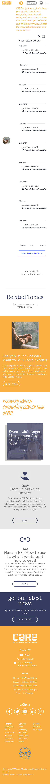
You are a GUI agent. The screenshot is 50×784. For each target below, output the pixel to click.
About (21, 741)
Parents (8, 723)
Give (25, 520)
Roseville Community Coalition (35, 53)
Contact (36, 726)
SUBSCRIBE (25, 619)
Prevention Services (9, 734)
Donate (36, 723)
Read (25, 583)
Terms (12, 775)
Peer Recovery (23, 728)
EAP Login (31, 3)
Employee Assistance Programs (24, 735)
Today (32, 246)
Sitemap (6, 775)
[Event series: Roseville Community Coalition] (37, 50)
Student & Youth (9, 728)
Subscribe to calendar (30, 253)
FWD (32, 775)
